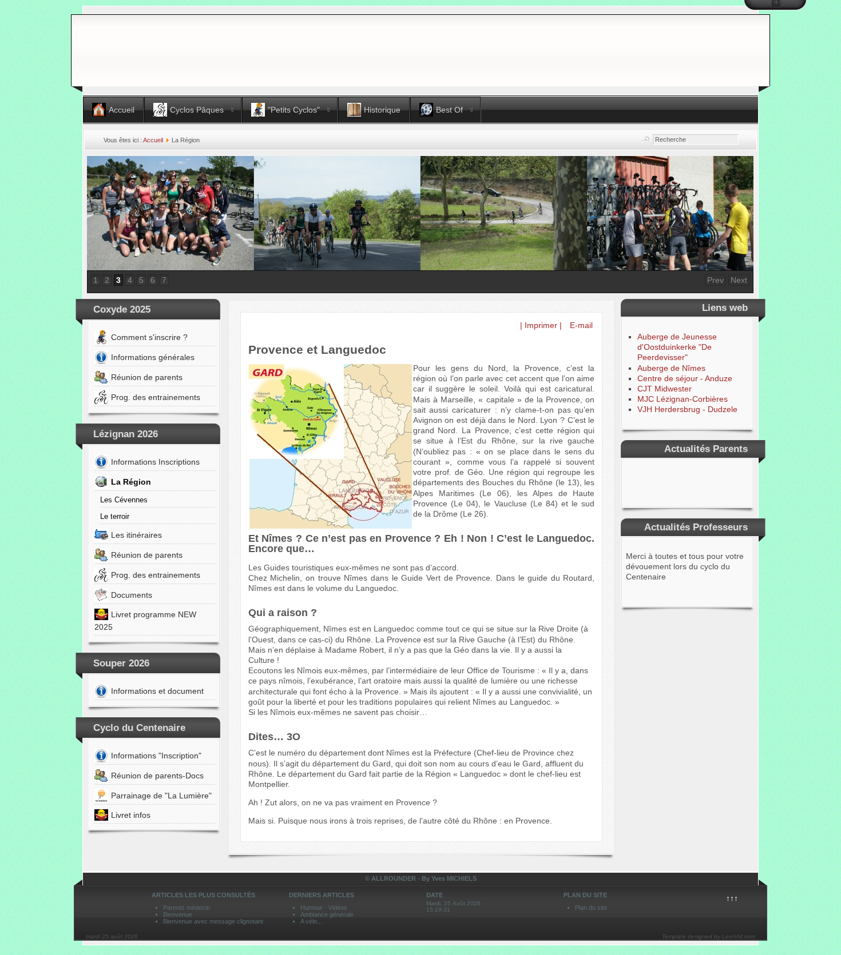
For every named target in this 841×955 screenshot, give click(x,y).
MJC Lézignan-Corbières (682, 398)
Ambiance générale (327, 914)
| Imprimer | (541, 325)
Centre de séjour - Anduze (684, 378)
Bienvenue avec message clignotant (213, 921)
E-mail (580, 325)
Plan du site (591, 907)
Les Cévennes (124, 500)
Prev (715, 280)
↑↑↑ (732, 898)
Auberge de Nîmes (671, 368)
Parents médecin (186, 907)
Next (739, 280)
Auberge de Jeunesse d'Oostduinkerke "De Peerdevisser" (677, 347)
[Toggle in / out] (775, 5)
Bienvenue (177, 914)
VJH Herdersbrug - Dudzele (687, 409)
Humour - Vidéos (323, 907)
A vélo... (311, 921)
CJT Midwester (664, 388)
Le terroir (114, 517)
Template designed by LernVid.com (708, 936)
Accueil (153, 140)
